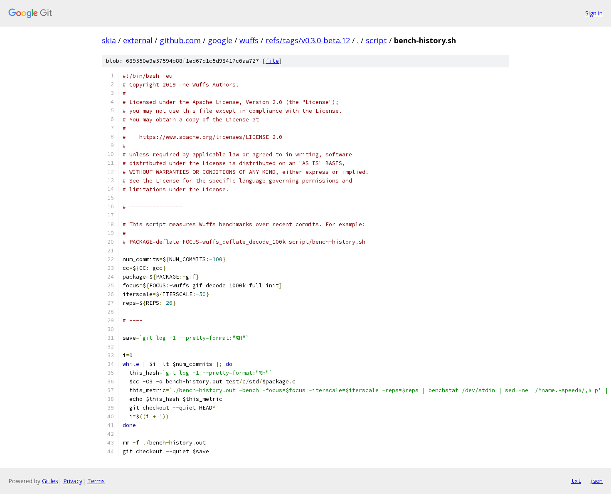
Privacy (72, 481)
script (376, 40)
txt (576, 480)
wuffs (249, 40)
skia (109, 40)
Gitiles (50, 481)
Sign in (594, 13)
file (272, 60)
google (220, 40)
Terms (96, 481)
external (138, 40)
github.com (180, 40)
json (596, 480)
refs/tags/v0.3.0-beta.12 (308, 40)
